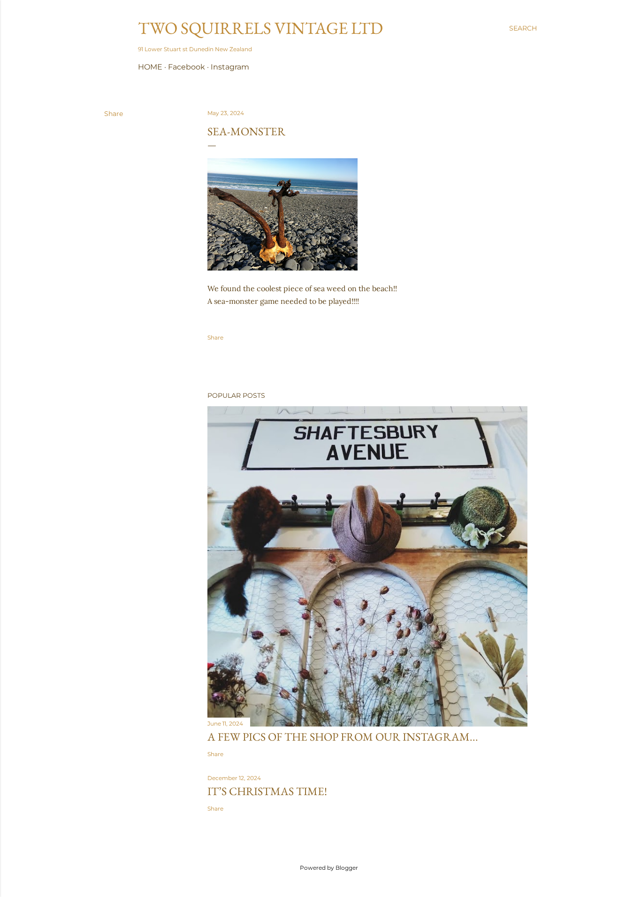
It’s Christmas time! (267, 791)
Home (150, 66)
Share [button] (113, 113)
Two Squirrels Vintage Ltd (260, 28)
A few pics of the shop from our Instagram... (342, 736)
